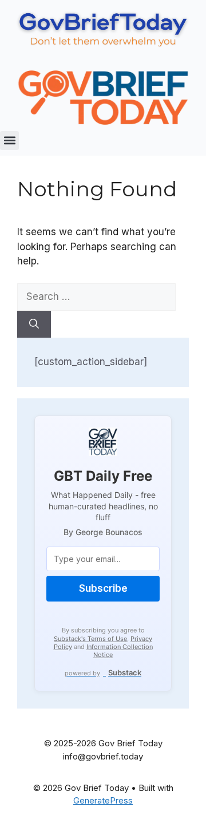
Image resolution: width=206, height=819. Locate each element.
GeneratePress (103, 800)
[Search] (34, 324)
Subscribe (103, 588)
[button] (9, 140)
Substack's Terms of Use (90, 639)
